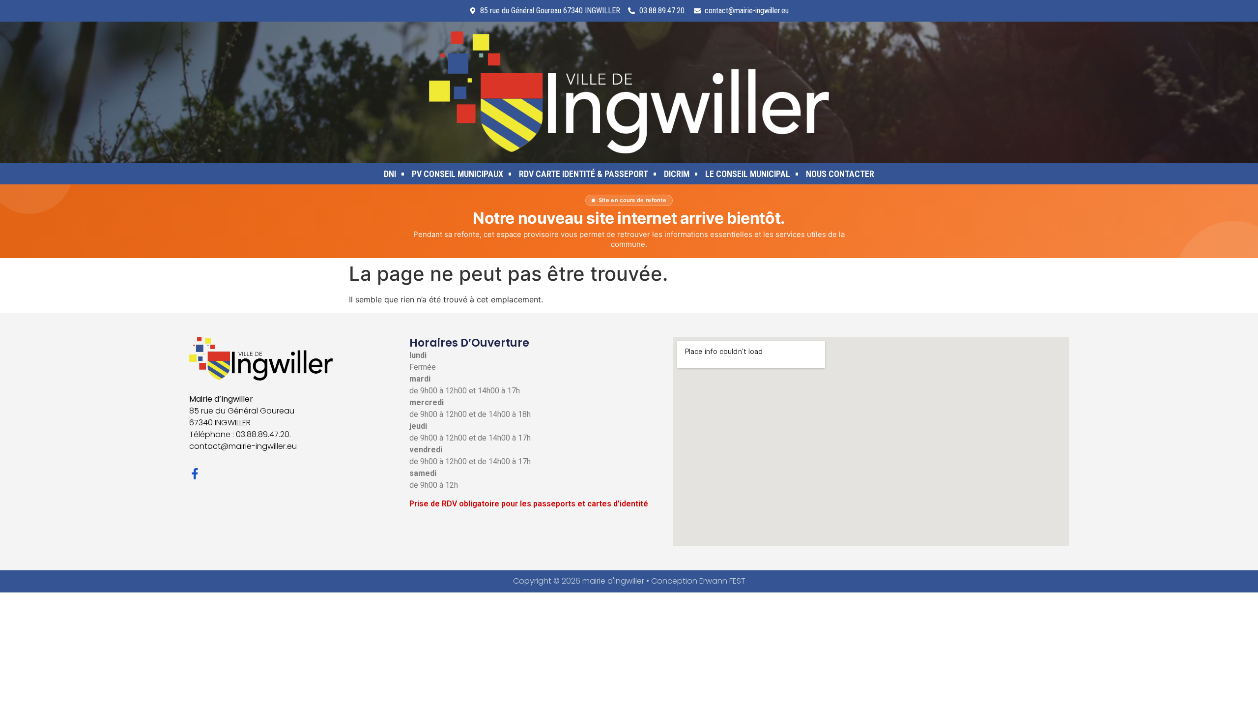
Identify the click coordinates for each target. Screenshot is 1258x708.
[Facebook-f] (194, 473)
